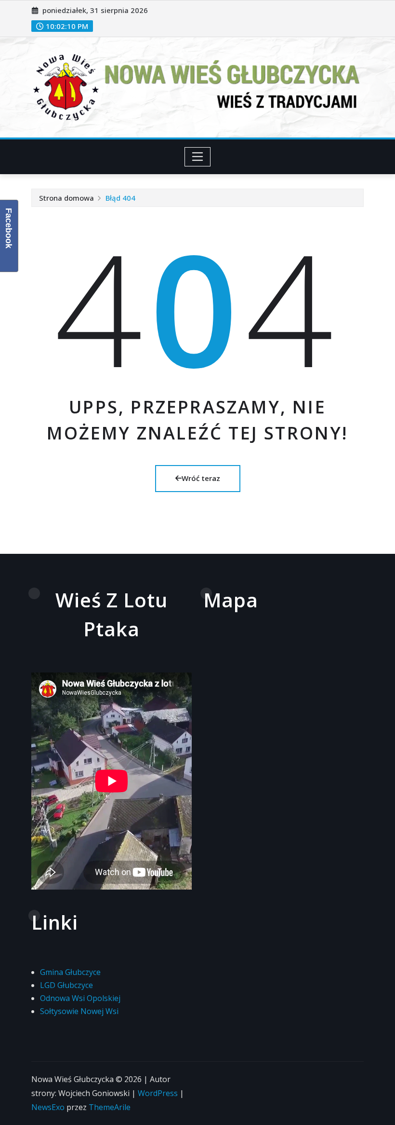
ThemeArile (110, 1107)
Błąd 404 (120, 198)
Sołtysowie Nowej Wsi (79, 1011)
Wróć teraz (201, 478)
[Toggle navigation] (197, 156)
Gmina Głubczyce (70, 972)
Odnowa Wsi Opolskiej (80, 998)
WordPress (158, 1093)
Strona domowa (66, 198)
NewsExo (48, 1107)
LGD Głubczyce (66, 985)
